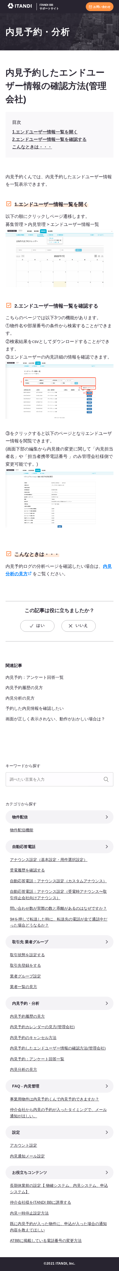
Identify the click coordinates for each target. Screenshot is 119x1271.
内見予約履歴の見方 (24, 687)
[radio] (37, 626)
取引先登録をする (25, 965)
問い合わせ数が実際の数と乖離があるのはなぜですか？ (58, 908)
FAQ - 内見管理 (25, 1086)
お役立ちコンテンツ (29, 1172)
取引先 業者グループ (30, 942)
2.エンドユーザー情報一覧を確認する (49, 139)
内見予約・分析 (38, 32)
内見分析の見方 (20, 698)
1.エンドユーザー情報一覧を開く (45, 132)
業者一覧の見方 (23, 986)
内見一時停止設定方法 (29, 1213)
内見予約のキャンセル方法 (33, 1037)
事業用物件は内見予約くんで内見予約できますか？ (54, 1099)
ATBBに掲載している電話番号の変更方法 (46, 1240)
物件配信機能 (21, 830)
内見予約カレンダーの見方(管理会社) (42, 1027)
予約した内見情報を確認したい (35, 708)
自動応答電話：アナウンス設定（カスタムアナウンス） (58, 881)
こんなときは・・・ (32, 147)
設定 (16, 1132)
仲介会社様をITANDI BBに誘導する (40, 1202)
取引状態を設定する (27, 955)
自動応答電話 (23, 846)
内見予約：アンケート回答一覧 (35, 677)
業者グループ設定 (25, 976)
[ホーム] (21, 6)
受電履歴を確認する (27, 870)
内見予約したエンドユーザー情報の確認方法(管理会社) (58, 1048)
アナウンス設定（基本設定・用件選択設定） (48, 859)
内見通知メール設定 (27, 1156)
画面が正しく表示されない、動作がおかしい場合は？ (55, 718)
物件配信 (20, 817)
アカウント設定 (23, 1145)
